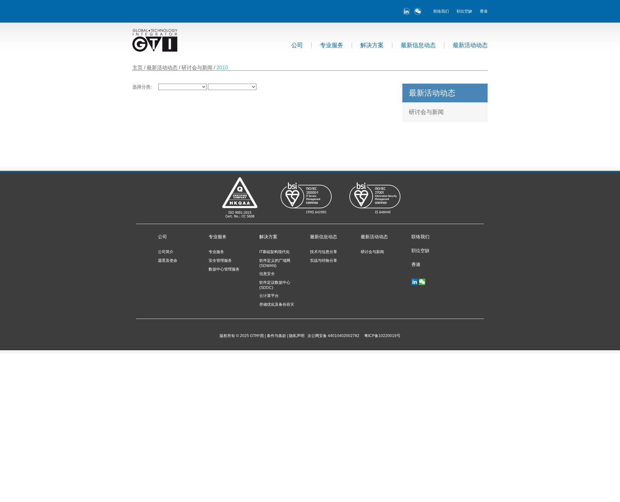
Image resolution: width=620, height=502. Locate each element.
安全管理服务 (220, 260)
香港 (484, 11)
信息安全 (267, 273)
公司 (297, 45)
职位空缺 (464, 11)
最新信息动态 (418, 45)
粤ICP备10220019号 (381, 335)
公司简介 (165, 252)
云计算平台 (269, 295)
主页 (137, 67)
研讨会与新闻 (197, 67)
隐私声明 (297, 335)
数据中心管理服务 (224, 269)
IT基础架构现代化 (274, 252)
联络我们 (441, 11)
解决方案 (372, 45)
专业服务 (331, 45)
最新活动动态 (470, 45)
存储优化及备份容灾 (276, 304)
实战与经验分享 (323, 260)
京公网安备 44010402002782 (333, 335)
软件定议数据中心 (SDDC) (274, 285)
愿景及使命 (167, 260)
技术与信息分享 (323, 252)
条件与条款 (276, 335)
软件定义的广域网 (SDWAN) (274, 263)
